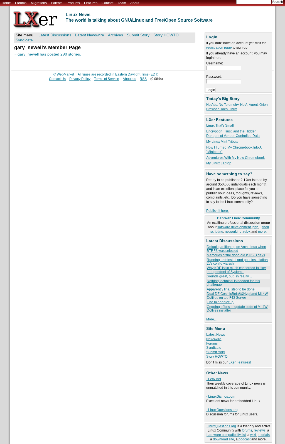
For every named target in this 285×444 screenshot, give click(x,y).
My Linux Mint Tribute (222, 142)
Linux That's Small (220, 125)
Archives (115, 35)
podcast (244, 439)
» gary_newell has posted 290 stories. (47, 54)
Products (73, 3)
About (134, 3)
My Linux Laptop (218, 163)
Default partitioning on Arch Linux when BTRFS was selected (236, 248)
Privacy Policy (79, 79)
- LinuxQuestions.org (222, 410)
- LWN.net (213, 379)
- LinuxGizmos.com (220, 396)
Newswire (213, 339)
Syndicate (213, 348)
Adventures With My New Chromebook (235, 158)
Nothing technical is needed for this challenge (233, 283)
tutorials (264, 435)
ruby (246, 232)
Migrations (39, 3)
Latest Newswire (89, 35)
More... (211, 319)
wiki (253, 435)
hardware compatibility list (226, 435)
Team (122, 3)
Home (6, 3)
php (255, 227)
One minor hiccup (220, 302)
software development (234, 227)
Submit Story (138, 35)
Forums (20, 3)
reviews (260, 430)
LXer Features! (240, 362)
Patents (56, 3)
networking (233, 232)
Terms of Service (106, 79)
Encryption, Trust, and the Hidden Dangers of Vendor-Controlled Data (233, 133)
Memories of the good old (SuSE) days (236, 255)
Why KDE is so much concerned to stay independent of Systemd (236, 270)
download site (223, 439)
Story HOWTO (216, 356)
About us (129, 79)
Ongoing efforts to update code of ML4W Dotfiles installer (237, 308)
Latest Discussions (54, 35)
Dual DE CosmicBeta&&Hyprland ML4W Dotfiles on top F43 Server (237, 295)
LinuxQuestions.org (221, 426)
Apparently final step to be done (231, 289)
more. (262, 232)
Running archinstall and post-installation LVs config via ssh (237, 261)
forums (247, 430)
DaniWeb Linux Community (238, 218)
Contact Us (57, 79)
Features (90, 3)
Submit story (215, 352)
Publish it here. (217, 211)
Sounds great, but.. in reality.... (229, 276)
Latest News (215, 335)
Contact (107, 3)
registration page (219, 47)
